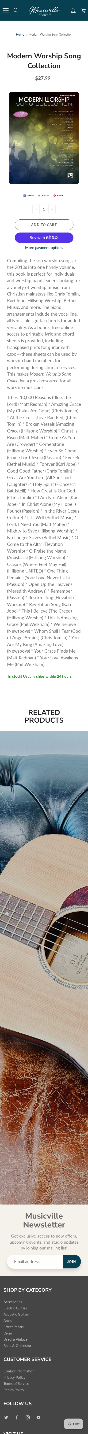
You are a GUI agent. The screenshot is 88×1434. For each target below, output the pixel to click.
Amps (8, 1321)
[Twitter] (6, 1417)
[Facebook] (17, 1417)
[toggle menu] (5, 10)
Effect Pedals (14, 1327)
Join (71, 1262)
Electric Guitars (15, 1308)
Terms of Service (16, 1384)
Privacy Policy (14, 1377)
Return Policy (14, 1390)
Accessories (13, 1302)
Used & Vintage (15, 1339)
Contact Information (19, 1371)
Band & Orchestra (17, 1346)
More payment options (44, 247)
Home (20, 34)
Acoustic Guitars (16, 1314)
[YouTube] (38, 1417)
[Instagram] (27, 1417)
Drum (8, 1333)
